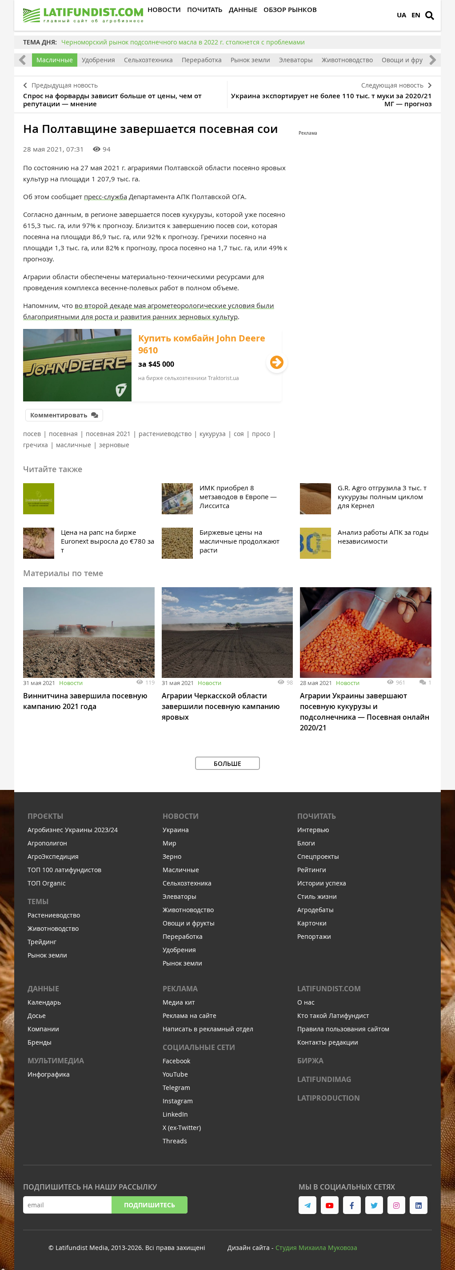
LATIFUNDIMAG (324, 1079)
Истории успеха (321, 883)
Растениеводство (54, 915)
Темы (38, 901)
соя (239, 433)
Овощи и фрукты (408, 60)
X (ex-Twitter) (182, 1127)
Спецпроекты (318, 856)
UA (401, 15)
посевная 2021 (108, 433)
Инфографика (49, 1074)
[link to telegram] (307, 1205)
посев (32, 433)
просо (261, 433)
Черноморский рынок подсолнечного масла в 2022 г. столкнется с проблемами (183, 42)
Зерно (172, 856)
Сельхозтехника (148, 60)
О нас (306, 1002)
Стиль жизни (317, 896)
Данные (43, 989)
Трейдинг (42, 941)
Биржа (310, 1061)
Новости (71, 683)
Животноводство (347, 60)
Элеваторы (296, 60)
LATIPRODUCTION (328, 1098)
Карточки (312, 923)
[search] (430, 15)
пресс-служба (105, 196)
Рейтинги (311, 869)
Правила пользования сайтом (343, 1029)
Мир (169, 843)
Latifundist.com (329, 989)
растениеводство (165, 433)
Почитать (316, 816)
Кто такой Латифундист (333, 1015)
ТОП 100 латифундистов (64, 869)
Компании (43, 1029)
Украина (176, 829)
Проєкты (46, 816)
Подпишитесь (149, 1205)
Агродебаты (315, 909)
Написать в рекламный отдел (208, 1029)
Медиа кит (179, 1002)
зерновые (114, 445)
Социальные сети (199, 1047)
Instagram (178, 1101)
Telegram (176, 1087)
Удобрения (98, 60)
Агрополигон (47, 843)
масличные (73, 445)
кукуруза (213, 433)
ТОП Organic (47, 883)
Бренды (40, 1042)
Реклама (180, 989)
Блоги (306, 843)
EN (415, 15)
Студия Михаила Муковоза (316, 1247)
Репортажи (314, 936)
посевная (63, 433)
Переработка (202, 60)
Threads (175, 1141)
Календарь (44, 1002)
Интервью (313, 829)
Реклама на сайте (189, 1015)
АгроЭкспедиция (53, 856)
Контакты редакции (327, 1042)
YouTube (175, 1074)
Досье (37, 1015)
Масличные (54, 60)
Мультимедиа (56, 1061)
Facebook (176, 1061)
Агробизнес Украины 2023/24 (73, 829)
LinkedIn (175, 1114)
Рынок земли (250, 60)
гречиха (35, 445)
